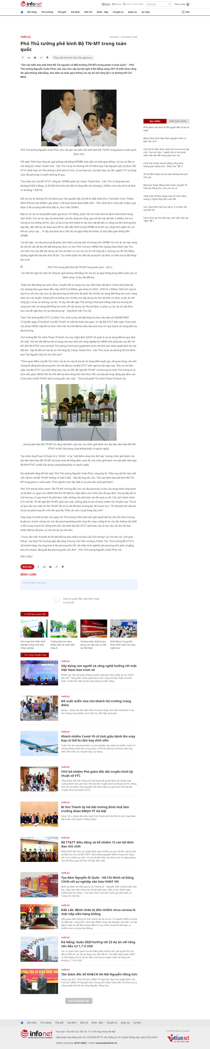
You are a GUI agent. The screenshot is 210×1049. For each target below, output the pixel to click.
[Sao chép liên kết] (41, 57)
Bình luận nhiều (178, 121)
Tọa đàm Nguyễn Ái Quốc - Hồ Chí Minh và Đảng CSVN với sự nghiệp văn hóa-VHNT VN (97, 879)
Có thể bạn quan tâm (35, 614)
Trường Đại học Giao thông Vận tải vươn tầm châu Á (62, 644)
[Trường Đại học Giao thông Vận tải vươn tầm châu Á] (63, 629)
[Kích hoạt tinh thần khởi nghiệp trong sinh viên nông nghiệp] (33, 629)
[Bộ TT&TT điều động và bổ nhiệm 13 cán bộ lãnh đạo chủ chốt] (39, 849)
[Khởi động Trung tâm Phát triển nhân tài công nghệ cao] (123, 629)
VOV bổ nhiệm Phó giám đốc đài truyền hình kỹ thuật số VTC (97, 774)
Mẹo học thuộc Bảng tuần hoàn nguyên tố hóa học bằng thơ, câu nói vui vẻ (165, 187)
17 (181, 166)
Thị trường (47, 11)
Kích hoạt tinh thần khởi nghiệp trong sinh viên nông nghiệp (32, 644)
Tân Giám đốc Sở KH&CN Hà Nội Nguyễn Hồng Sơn (99, 974)
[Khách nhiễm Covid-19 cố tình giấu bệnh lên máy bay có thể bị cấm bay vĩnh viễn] (39, 743)
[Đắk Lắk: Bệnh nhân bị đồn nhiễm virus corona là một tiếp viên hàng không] (39, 917)
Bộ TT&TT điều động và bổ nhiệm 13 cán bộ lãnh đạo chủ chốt (97, 844)
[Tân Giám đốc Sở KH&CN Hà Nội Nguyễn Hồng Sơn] (39, 981)
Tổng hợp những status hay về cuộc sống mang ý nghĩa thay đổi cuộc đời (164, 197)
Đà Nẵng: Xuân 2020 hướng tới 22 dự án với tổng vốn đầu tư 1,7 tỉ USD (98, 944)
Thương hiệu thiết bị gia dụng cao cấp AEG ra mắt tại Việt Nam (93, 644)
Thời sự (25, 37)
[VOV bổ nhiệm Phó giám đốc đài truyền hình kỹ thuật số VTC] (39, 778)
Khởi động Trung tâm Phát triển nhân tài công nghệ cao (122, 644)
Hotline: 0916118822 (135, 4)
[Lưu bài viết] (47, 57)
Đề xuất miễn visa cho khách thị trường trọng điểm (96, 703)
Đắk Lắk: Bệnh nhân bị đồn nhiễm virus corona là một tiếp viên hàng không (98, 912)
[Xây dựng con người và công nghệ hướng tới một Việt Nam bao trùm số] (39, 672)
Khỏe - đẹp (102, 11)
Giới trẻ (88, 11)
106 (153, 210)
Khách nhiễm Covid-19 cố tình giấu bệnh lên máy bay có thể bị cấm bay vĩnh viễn (98, 738)
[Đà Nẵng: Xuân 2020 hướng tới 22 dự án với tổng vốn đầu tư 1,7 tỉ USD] (39, 949)
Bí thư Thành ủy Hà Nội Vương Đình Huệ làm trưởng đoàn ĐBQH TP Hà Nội (95, 809)
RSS (188, 11)
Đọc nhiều (155, 121)
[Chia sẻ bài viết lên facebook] (22, 57)
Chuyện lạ (118, 11)
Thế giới (62, 11)
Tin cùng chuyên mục (35, 654)
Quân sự (132, 11)
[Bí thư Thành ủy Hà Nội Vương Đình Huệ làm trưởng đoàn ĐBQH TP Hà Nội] (39, 814)
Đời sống (32, 11)
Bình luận (27, 566)
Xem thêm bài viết (78, 1000)
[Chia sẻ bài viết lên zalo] (29, 57)
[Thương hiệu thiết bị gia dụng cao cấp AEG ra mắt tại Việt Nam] (93, 629)
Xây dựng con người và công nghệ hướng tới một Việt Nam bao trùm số (99, 668)
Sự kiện (146, 11)
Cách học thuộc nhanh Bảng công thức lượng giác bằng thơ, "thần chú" (163, 165)
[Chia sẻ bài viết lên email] (35, 57)
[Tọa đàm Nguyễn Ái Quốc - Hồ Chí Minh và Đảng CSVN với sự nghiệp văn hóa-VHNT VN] (39, 884)
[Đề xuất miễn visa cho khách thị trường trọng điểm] (39, 708)
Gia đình (75, 11)
